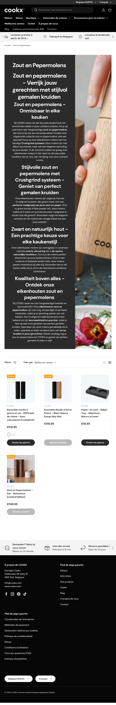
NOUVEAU (65, 576)
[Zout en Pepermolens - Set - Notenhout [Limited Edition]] (21, 469)
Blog (7, 29)
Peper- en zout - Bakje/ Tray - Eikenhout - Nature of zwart (94, 413)
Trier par (28, 362)
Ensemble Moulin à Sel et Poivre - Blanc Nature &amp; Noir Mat (58, 413)
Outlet (31, 23)
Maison (8, 18)
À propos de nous (48, 23)
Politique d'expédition (16, 658)
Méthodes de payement (17, 624)
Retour (8, 641)
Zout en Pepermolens (21, 45)
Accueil (7, 45)
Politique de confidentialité (18, 636)
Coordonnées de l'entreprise (19, 619)
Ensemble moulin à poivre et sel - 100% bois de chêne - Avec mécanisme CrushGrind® (21, 414)
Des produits (67, 581)
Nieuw (19, 18)
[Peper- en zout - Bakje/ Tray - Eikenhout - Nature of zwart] (95, 388)
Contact (52, 29)
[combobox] (62, 10)
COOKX (14, 692)
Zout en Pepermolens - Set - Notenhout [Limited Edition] (20, 493)
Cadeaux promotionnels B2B (28, 29)
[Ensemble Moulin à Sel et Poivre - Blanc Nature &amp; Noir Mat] (58, 388)
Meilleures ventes (14, 23)
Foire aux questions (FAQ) (18, 653)
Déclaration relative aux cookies (21, 630)
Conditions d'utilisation (16, 647)
